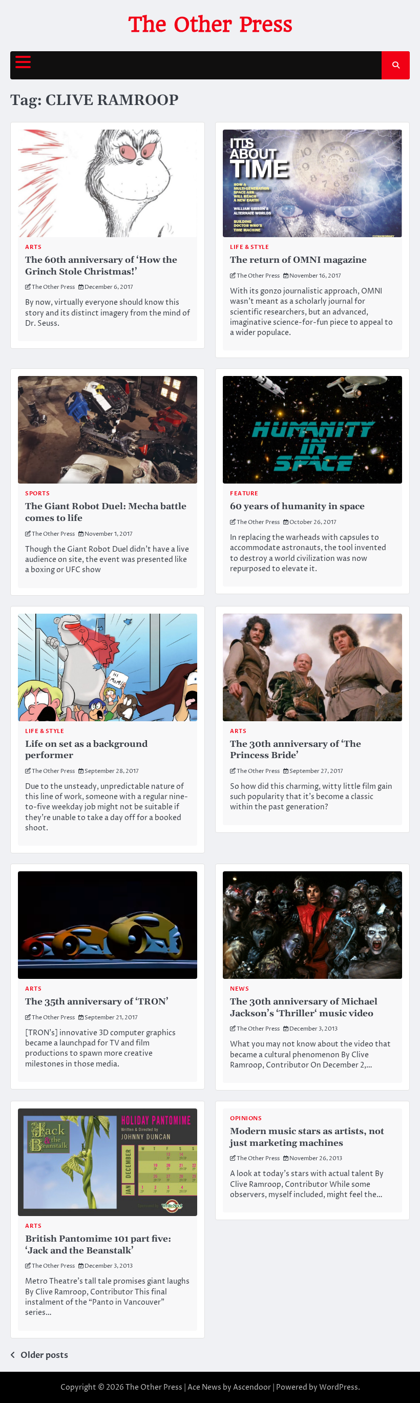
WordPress (338, 1387)
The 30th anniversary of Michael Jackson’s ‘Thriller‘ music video (303, 1007)
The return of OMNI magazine (298, 260)
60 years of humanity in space (297, 506)
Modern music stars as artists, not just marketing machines (307, 1137)
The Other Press (210, 24)
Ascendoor (252, 1387)
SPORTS (37, 493)
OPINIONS (246, 1118)
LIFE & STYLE (249, 247)
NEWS (239, 989)
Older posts (44, 1355)
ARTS (33, 247)
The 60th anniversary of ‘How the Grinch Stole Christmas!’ (101, 266)
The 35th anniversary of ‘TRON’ (97, 1002)
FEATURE (244, 493)
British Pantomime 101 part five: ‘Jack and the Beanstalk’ (98, 1245)
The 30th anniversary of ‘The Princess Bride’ (295, 750)
